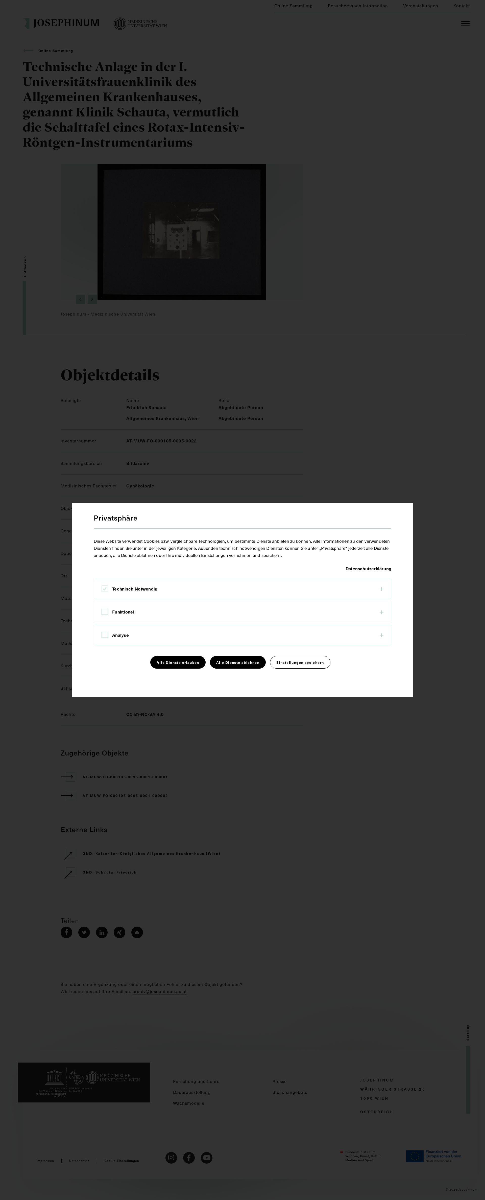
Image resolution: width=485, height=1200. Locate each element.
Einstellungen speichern (300, 662)
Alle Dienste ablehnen (237, 662)
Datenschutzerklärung (368, 569)
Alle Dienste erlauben (178, 662)
